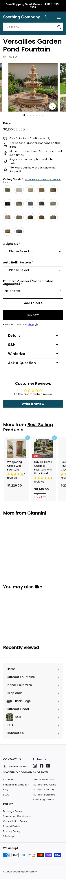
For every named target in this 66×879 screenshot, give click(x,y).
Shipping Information (16, 784)
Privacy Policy (11, 831)
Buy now (32, 315)
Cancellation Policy (15, 821)
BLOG (6, 794)
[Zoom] (52, 106)
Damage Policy (12, 811)
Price (7, 123)
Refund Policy (11, 826)
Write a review (33, 404)
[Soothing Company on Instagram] (35, 766)
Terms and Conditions (17, 816)
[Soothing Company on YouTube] (48, 766)
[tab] (33, 335)
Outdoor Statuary (44, 789)
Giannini (36, 513)
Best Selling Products (28, 427)
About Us (8, 779)
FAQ (5, 789)
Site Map (8, 836)
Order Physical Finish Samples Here (31, 181)
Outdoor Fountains (44, 784)
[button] (15, 474)
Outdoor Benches (44, 794)
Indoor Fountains (43, 779)
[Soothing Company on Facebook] (41, 766)
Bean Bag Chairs (43, 799)
